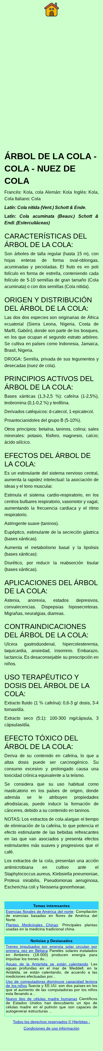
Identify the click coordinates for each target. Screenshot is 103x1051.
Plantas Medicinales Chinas (32, 925)
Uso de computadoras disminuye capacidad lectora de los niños (51, 984)
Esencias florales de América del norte (39, 912)
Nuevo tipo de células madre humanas (41, 999)
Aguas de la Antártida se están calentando (47, 964)
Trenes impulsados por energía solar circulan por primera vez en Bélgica (51, 949)
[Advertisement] (51, 91)
